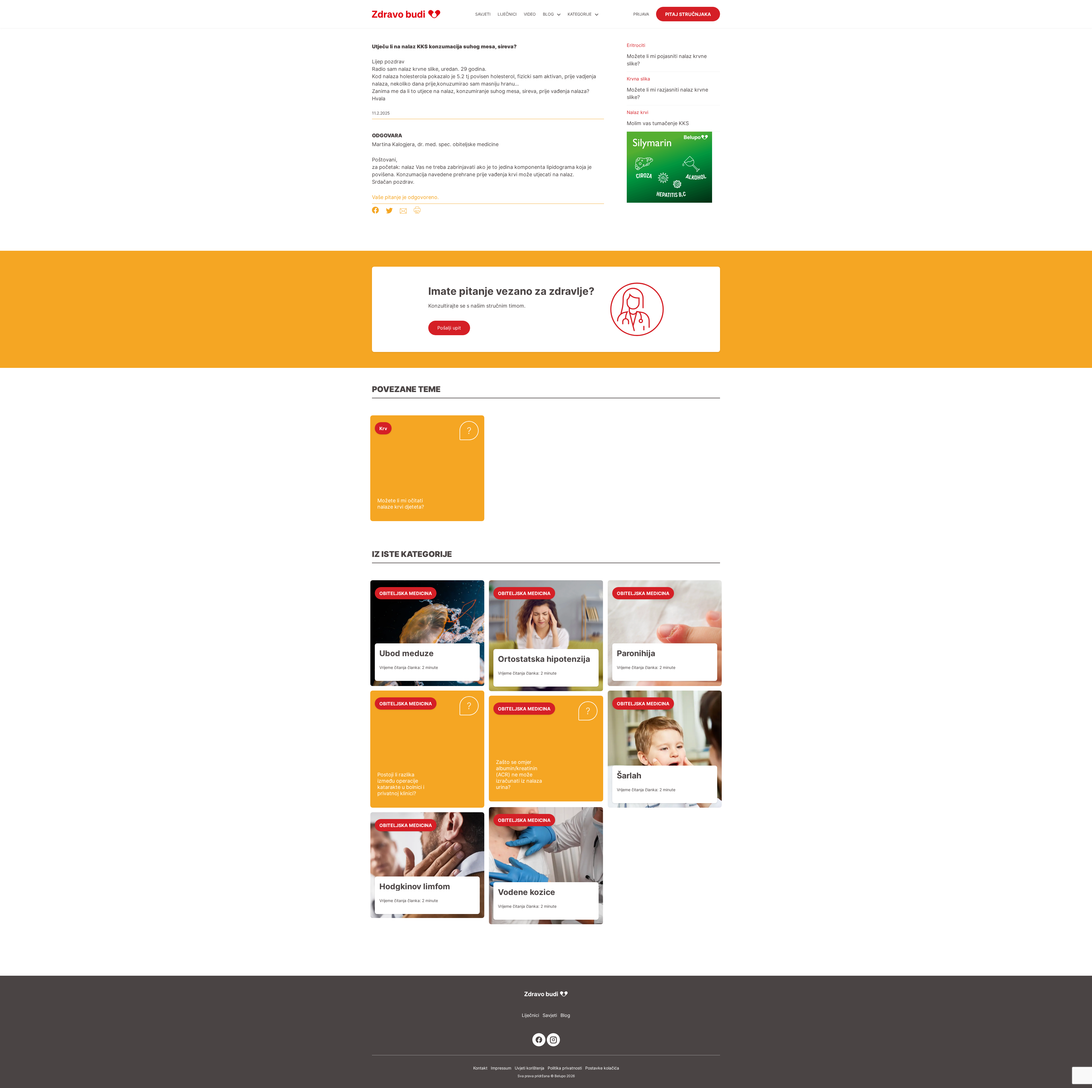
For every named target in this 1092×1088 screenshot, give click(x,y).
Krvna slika (638, 79)
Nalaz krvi (637, 112)
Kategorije (580, 14)
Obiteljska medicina (405, 593)
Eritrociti (636, 45)
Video (530, 14)
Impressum (501, 1068)
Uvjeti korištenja (529, 1068)
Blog (548, 14)
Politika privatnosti (565, 1068)
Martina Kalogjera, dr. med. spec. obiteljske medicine (435, 144)
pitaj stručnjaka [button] (688, 14)
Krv (383, 428)
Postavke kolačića (602, 1068)
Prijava (641, 14)
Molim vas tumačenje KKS (658, 123)
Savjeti (483, 14)
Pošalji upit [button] (449, 328)
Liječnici (507, 14)
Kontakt (480, 1068)
